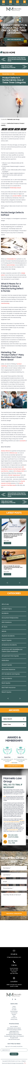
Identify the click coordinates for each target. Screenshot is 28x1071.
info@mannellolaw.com (12, 829)
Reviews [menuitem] (14, 1014)
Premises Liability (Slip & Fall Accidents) (14, 1036)
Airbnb (4, 631)
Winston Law (13, 453)
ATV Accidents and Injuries (11, 674)
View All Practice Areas (14, 1039)
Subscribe (14, 1054)
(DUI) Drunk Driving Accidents (14, 1029)
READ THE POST (7, 574)
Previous (7, 582)
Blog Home (9, 52)
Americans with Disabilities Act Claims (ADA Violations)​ (12, 650)
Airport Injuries (6, 640)
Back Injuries (6, 683)
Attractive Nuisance (8, 669)
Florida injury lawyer (15, 187)
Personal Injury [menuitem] (14, 1011)
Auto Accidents (7, 678)
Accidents (5, 613)
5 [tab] (16, 762)
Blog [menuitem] (14, 1016)
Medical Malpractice (14, 1033)
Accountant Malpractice (10, 618)
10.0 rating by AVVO (19, 471)
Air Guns (4, 627)
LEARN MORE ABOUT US (14, 766)
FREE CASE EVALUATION (14, 39)
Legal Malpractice (14, 1031)
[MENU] (3, 1)
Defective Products (13, 123)
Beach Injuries (6, 692)
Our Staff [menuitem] (14, 1009)
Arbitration (5, 660)
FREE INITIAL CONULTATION (14, 913)
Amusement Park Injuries (10, 656)
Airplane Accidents (8, 636)
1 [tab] (11, 762)
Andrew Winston (5, 450)
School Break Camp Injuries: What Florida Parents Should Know (17, 59)
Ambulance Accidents (9, 645)
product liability (17, 195)
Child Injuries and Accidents (14, 1028)
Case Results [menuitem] (14, 1013)
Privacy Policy (5, 908)
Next (19, 582)
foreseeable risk (11, 259)
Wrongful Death (14, 1037)
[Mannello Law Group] (14, 9)
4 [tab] (15, 762)
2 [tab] (12, 762)
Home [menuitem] (14, 1006)
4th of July (5, 604)
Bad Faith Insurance (8, 687)
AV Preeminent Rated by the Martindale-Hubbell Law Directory (13, 469)
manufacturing (5, 303)
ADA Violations (7, 622)
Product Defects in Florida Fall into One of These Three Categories (14, 80)
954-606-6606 (13, 835)
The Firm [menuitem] (14, 1008)
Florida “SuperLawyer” (14, 475)
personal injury (11, 265)
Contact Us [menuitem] (14, 1017)
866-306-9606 (12, 841)
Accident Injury (7, 609)
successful (23, 440)
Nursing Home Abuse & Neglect (14, 1034)
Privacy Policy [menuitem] (14, 1019)
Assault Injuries (7, 665)
